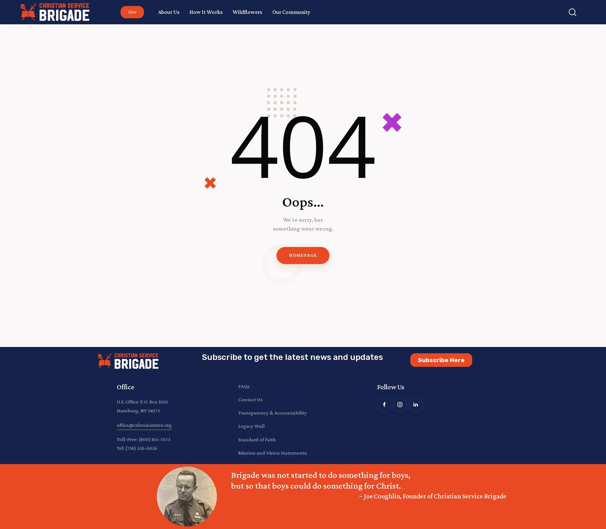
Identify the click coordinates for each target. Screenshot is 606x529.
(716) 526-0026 (141, 448)
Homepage (303, 255)
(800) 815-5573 (154, 439)
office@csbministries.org (144, 425)
